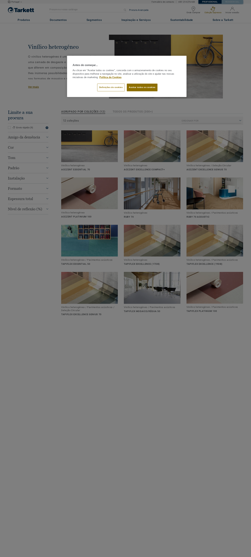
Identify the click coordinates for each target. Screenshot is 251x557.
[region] (127, 76)
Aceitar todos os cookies (142, 87)
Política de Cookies (110, 77)
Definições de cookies (111, 87)
